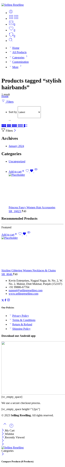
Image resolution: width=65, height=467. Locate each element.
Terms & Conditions (23, 320)
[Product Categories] (11, 18)
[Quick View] (36, 171)
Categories (18, 57)
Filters (9, 101)
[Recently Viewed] (11, 427)
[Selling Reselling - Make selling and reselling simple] (12, 4)
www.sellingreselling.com (23, 293)
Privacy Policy (20, 315)
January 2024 (16, 146)
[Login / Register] (11, 12)
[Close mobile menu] (2, 444)
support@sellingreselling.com (25, 290)
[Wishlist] (29, 171)
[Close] (15, 130)
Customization (20, 61)
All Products (19, 52)
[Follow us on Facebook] (5, 300)
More (15, 67)
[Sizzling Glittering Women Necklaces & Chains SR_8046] (32, 252)
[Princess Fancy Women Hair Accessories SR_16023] (36, 189)
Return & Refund (22, 324)
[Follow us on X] (2, 300)
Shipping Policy (21, 328)
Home (15, 47)
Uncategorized (17, 161)
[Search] (11, 40)
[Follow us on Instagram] (8, 300)
